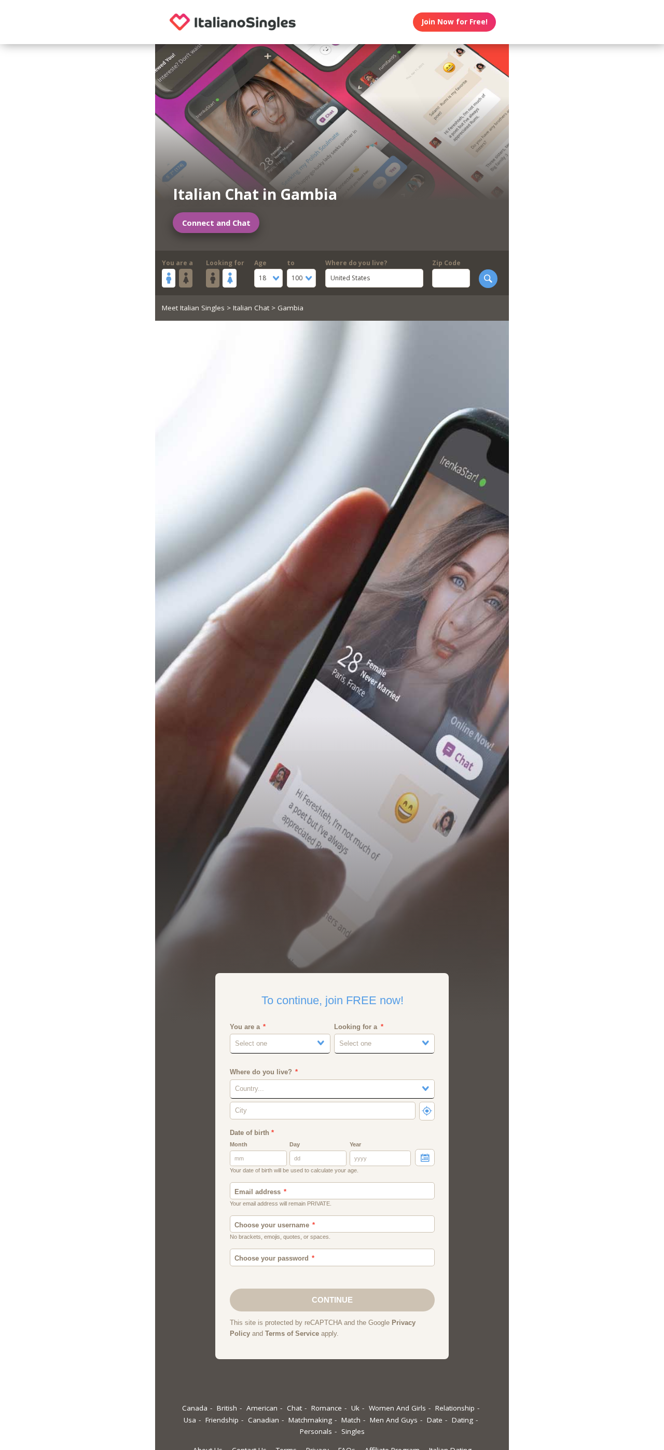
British (227, 1408)
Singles (353, 1431)
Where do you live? (356, 262)
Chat (294, 1408)
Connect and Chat (216, 222)
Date (434, 1420)
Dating (462, 1420)
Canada (195, 1408)
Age (260, 262)
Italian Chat (251, 307)
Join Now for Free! (455, 21)
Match (351, 1420)
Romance (326, 1408)
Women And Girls (397, 1408)
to (291, 262)
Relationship (455, 1408)
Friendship (222, 1420)
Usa (190, 1420)
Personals (316, 1431)
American (262, 1408)
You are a (177, 262)
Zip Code (446, 262)
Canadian (263, 1420)
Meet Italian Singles (193, 307)
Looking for (225, 262)
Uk (355, 1408)
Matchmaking (310, 1420)
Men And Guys (394, 1420)
